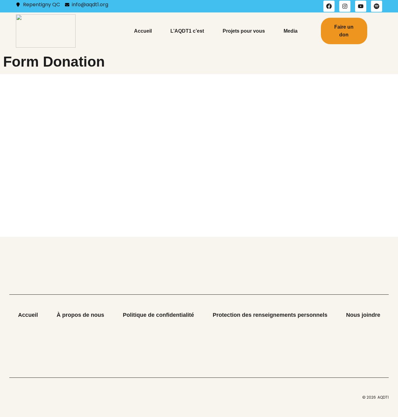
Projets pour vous (244, 31)
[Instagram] (344, 6)
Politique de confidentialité (158, 315)
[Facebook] (329, 6)
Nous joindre (363, 315)
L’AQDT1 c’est (187, 31)
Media (291, 31)
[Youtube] (360, 6)
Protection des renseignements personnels (270, 315)
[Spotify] (376, 6)
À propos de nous (80, 315)
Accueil (143, 31)
